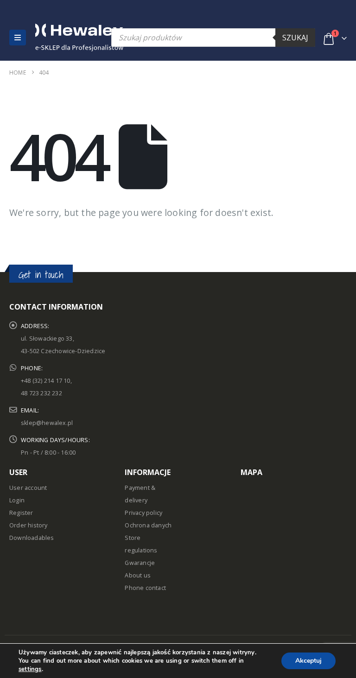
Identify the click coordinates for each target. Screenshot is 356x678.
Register (21, 513)
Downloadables (31, 538)
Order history (28, 525)
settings (30, 669)
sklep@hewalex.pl (47, 423)
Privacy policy (143, 513)
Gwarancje (140, 563)
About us (138, 575)
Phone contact (145, 588)
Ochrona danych (148, 525)
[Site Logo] (55, 37)
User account (28, 488)
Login (17, 500)
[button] (17, 37)
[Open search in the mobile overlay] (213, 37)
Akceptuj (308, 660)
